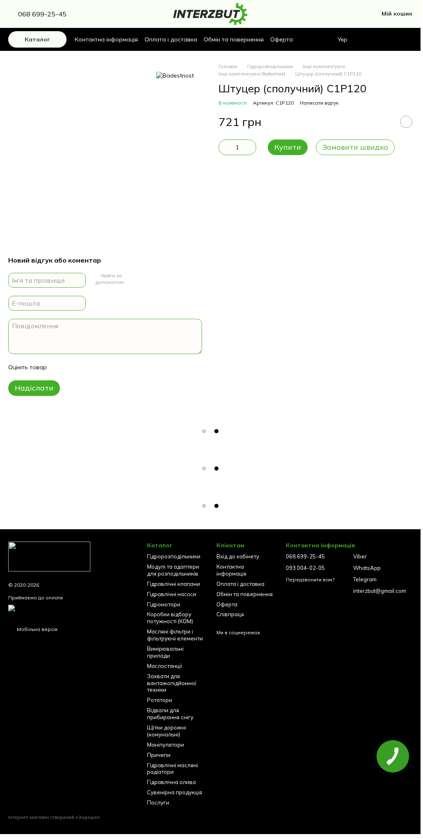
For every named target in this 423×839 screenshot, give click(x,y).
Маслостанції (164, 666)
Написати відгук (319, 103)
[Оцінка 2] (73, 367)
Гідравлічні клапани (173, 584)
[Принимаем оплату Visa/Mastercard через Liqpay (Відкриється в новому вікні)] (71, 611)
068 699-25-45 (42, 14)
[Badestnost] (175, 75)
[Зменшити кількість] (224, 147)
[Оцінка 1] (60, 367)
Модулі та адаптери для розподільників (173, 570)
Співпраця (230, 614)
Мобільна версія (36, 629)
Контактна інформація (106, 39)
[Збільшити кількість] (250, 147)
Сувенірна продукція (174, 792)
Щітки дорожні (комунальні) (166, 731)
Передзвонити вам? (310, 579)
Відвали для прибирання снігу (170, 713)
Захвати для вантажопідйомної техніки (171, 683)
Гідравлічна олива (171, 782)
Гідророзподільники (173, 556)
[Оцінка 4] (99, 367)
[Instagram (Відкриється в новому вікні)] (93, 14)
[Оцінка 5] (113, 367)
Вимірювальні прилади (165, 652)
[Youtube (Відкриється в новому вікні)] (123, 14)
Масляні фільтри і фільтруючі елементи (175, 635)
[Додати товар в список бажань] (406, 122)
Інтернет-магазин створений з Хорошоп (54, 817)
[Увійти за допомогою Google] (131, 279)
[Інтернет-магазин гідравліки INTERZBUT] (49, 556)
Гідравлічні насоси (171, 594)
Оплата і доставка (171, 39)
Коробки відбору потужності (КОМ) (170, 617)
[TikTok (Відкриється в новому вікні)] (113, 14)
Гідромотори (163, 604)
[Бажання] (392, 39)
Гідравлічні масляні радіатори (172, 768)
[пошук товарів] (372, 39)
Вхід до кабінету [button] (237, 556)
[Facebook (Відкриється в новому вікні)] (103, 14)
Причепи (158, 755)
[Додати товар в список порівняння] (385, 122)
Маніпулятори (165, 744)
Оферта (281, 39)
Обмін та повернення (234, 39)
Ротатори (159, 700)
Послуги (158, 802)
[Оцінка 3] (86, 367)
